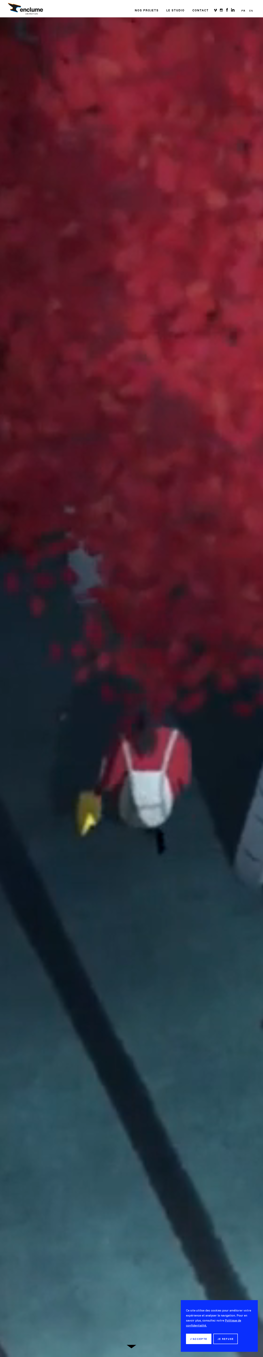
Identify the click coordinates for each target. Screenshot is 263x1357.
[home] (25, 8)
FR (243, 10)
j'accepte (198, 1339)
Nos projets (147, 10)
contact (200, 10)
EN (251, 10)
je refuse (226, 1338)
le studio (175, 10)
